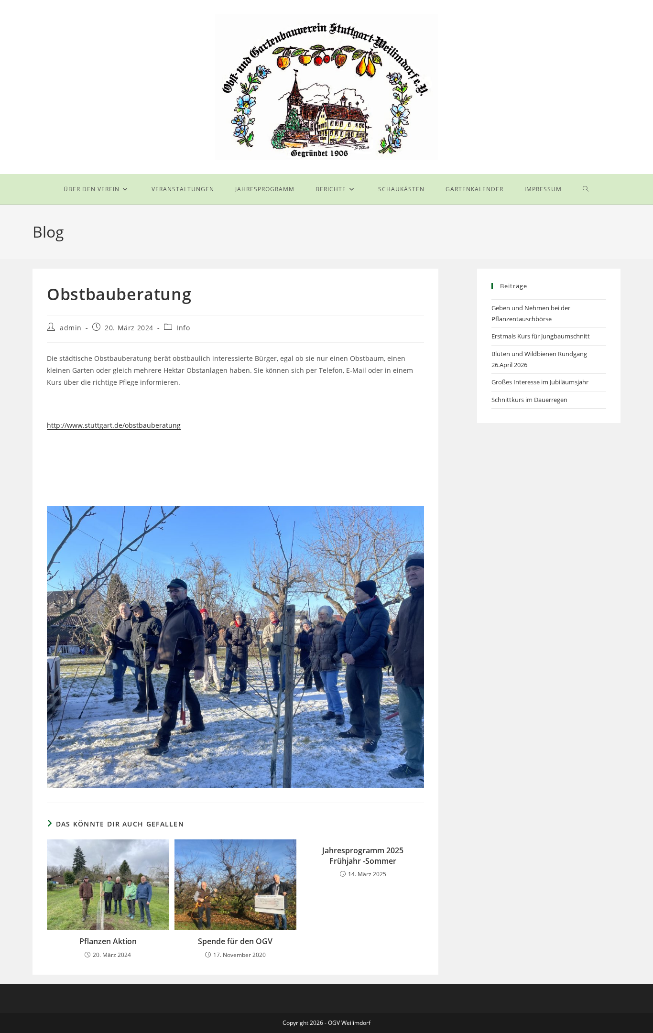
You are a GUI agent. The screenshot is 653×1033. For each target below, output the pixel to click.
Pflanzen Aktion (108, 941)
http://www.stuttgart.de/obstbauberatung (114, 425)
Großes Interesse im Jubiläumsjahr (539, 382)
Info (183, 327)
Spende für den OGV (235, 941)
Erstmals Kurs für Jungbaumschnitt (540, 336)
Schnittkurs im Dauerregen (529, 399)
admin (71, 327)
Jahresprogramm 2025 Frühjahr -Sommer (362, 855)
